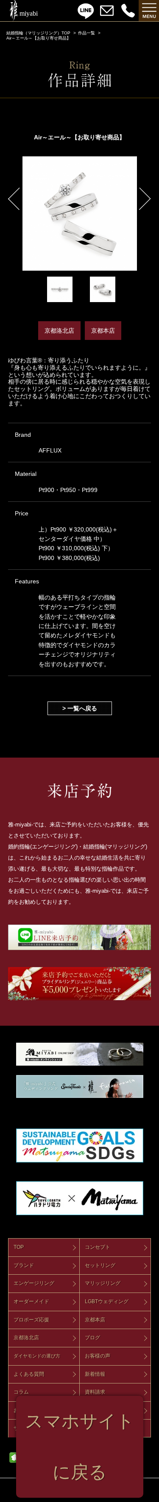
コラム (21, 1392)
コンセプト (97, 1247)
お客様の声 (97, 1356)
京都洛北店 (26, 1338)
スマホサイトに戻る (79, 1446)
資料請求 (95, 1392)
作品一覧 (86, 33)
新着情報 (95, 1374)
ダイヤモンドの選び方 (37, 1355)
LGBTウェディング (106, 1301)
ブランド (24, 1265)
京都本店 (95, 1320)
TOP (19, 1247)
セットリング (100, 1265)
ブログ (92, 1338)
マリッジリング (102, 1283)
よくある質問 (29, 1374)
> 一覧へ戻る (79, 708)
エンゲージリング (34, 1283)
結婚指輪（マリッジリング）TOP (38, 33)
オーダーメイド (31, 1301)
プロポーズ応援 (31, 1320)
